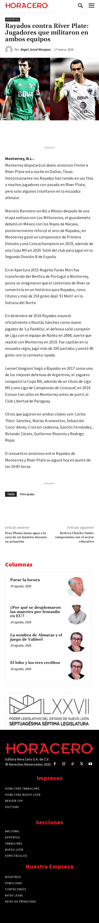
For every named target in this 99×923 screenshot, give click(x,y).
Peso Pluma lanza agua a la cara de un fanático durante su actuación (26, 537)
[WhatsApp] (49, 132)
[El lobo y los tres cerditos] (76, 670)
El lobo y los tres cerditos (35, 662)
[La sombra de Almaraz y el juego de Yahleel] (76, 642)
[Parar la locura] (76, 587)
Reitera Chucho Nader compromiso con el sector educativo (74, 537)
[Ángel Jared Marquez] (9, 49)
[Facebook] (26, 132)
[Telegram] (61, 132)
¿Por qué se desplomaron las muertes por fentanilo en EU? (35, 611)
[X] (38, 132)
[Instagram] (63, 764)
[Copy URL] (73, 132)
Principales (27, 494)
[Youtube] (90, 764)
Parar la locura (25, 580)
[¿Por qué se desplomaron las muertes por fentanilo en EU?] (76, 615)
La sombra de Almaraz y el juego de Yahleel (36, 637)
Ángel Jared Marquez (35, 49)
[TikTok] (72, 764)
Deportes (12, 19)
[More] (84, 132)
